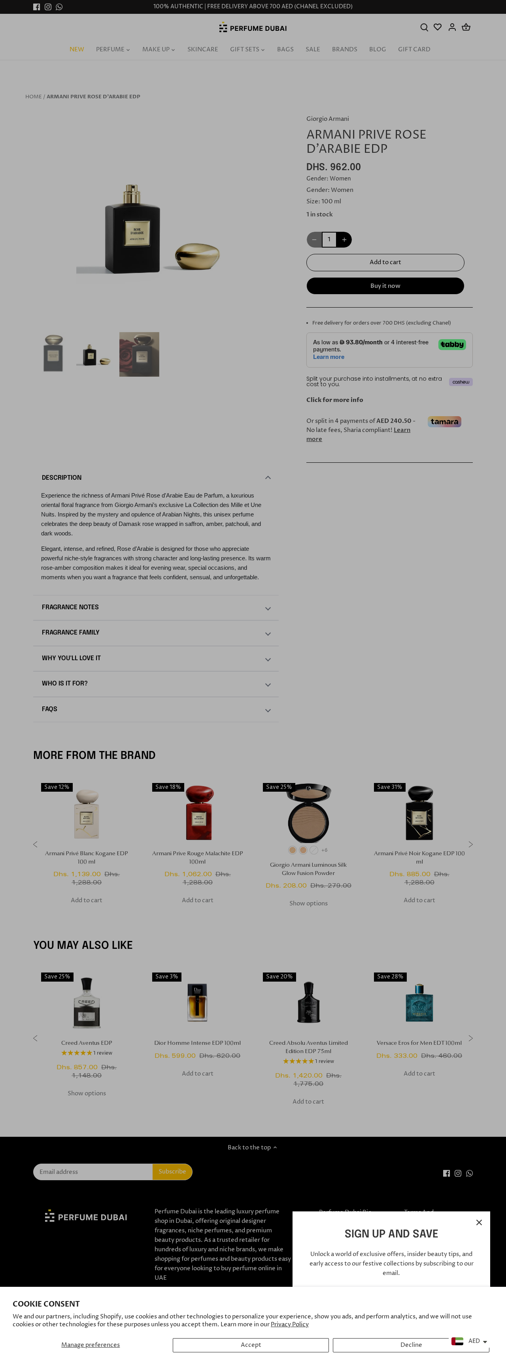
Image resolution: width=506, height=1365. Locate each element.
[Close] (479, 1222)
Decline (411, 1345)
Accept (251, 1345)
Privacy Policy (290, 1324)
